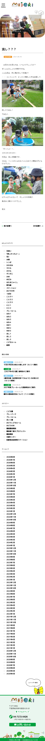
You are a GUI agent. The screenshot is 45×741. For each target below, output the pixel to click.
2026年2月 (10, 474)
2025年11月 (11, 483)
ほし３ (8, 339)
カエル (8, 268)
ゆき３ (8, 331)
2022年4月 (10, 605)
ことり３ (9, 302)
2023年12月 (11, 548)
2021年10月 (11, 622)
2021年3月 (10, 642)
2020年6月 (10, 668)
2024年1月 (10, 545)
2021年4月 (10, 639)
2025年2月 (10, 508)
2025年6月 (10, 497)
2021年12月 (11, 617)
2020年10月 (11, 656)
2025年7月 (10, 494)
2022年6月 (10, 599)
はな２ (8, 316)
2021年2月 (10, 645)
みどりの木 (10, 291)
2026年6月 (10, 463)
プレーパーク (11, 414)
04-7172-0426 (20, 716)
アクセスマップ (23, 712)
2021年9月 (10, 625)
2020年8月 (10, 662)
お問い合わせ (24, 724)
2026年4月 (10, 468)
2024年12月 (11, 514)
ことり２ (9, 299)
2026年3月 (10, 471)
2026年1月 (10, 477)
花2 (7, 256)
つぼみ (8, 294)
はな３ (8, 319)
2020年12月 (11, 651)
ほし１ (8, 334)
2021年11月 (11, 619)
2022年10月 (11, 588)
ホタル (8, 271)
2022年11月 (11, 585)
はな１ (8, 314)
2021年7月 (10, 631)
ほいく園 (9, 420)
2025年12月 (11, 480)
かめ (8, 277)
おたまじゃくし (12, 282)
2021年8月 (10, 628)
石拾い (8, 251)
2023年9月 (10, 557)
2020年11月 (11, 654)
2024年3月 (10, 540)
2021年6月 (10, 634)
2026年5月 (10, 465)
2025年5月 (10, 500)
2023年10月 (11, 554)
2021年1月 (10, 648)
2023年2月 (10, 577)
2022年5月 (10, 602)
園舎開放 (9, 434)
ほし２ (8, 336)
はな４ (8, 322)
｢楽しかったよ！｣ (12, 254)
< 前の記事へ (7, 226)
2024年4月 (10, 537)
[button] (3, 4)
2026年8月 (10, 457)
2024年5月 (10, 534)
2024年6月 (10, 531)
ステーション (11, 288)
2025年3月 (10, 505)
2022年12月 (11, 582)
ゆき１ (8, 325)
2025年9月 (10, 488)
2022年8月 (10, 594)
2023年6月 (10, 565)
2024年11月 (11, 517)
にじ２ (8, 308)
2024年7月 (10, 528)
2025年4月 (10, 502)
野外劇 (8, 285)
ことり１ (9, 296)
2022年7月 (10, 597)
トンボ (8, 262)
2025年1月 (10, 511)
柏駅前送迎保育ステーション (16, 440)
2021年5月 (10, 637)
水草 (8, 259)
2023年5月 (10, 568)
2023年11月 (11, 551)
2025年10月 (11, 485)
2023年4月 (10, 571)
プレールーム (11, 311)
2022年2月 (10, 611)
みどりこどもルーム (13, 423)
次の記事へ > (38, 226)
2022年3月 (10, 608)
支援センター (11, 437)
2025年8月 (10, 491)
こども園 (9, 411)
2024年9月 (10, 522)
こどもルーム (11, 342)
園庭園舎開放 (11, 428)
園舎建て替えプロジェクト (16, 431)
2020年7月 (10, 665)
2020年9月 (10, 659)
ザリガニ (9, 274)
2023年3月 (10, 574)
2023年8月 (10, 559)
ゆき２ (8, 328)
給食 (8, 345)
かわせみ (9, 265)
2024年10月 (11, 520)
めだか (8, 279)
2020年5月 (10, 671)
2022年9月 (10, 591)
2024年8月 (10, 525)
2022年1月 (10, 614)
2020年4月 (10, 674)
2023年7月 (10, 562)
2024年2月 (10, 542)
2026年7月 (10, 460)
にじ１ (8, 305)
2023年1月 (10, 580)
